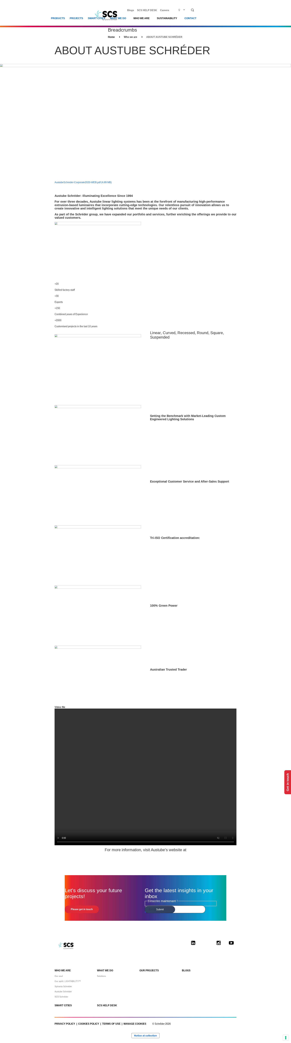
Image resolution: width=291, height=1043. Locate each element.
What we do (118, 18)
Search (192, 10)
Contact (190, 18)
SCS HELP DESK (147, 10)
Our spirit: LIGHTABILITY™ (68, 981)
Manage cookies (135, 1023)
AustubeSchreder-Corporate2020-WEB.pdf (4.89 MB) (83, 182)
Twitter (206, 945)
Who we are (63, 970)
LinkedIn (193, 945)
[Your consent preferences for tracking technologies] (286, 1038)
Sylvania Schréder (63, 986)
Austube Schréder (63, 991)
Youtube (231, 945)
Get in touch (287, 782)
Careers (164, 10)
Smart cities (96, 18)
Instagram (218, 945)
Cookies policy (88, 1023)
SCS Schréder (61, 996)
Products (58, 18)
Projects (76, 18)
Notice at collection (145, 1035)
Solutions (101, 976)
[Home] (107, 16)
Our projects (149, 970)
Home (111, 37)
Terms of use (111, 1023)
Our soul (59, 976)
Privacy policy (65, 1023)
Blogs (130, 10)
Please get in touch (82, 909)
